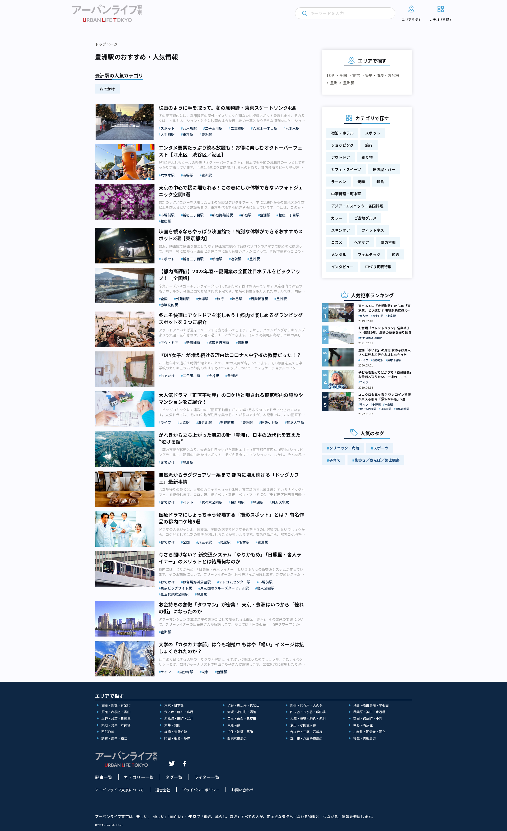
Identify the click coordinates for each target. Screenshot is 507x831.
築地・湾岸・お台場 (382, 75)
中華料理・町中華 (346, 193)
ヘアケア (361, 242)
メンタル (338, 254)
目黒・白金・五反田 (241, 718)
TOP (330, 75)
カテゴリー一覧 (139, 777)
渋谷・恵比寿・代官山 (243, 705)
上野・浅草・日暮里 (115, 718)
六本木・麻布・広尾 (178, 711)
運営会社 (163, 789)
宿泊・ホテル (342, 133)
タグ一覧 (173, 777)
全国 (343, 75)
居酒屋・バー (384, 169)
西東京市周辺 (237, 738)
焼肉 (361, 181)
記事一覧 (103, 777)
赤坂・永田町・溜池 (241, 711)
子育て (335, 460)
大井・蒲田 (172, 725)
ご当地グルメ (365, 218)
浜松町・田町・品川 (178, 718)
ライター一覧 (206, 777)
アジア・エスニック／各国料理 (357, 205)
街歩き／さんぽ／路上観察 (377, 460)
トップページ (106, 44)
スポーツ (380, 448)
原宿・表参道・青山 (115, 711)
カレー (336, 218)
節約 (395, 254)
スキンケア (340, 230)
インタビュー (342, 266)
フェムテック (369, 254)
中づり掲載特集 (378, 266)
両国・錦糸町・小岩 (367, 718)
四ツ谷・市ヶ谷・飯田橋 (308, 711)
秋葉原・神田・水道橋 (369, 711)
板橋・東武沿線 (175, 731)
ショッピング (342, 145)
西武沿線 (107, 731)
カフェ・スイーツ (346, 169)
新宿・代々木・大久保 (306, 705)
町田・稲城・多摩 (177, 738)
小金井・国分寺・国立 (369, 731)
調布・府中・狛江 (114, 738)
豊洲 (333, 82)
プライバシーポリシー (200, 789)
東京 (356, 75)
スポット (372, 133)
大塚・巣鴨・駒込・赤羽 (308, 718)
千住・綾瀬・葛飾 (240, 731)
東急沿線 (233, 725)
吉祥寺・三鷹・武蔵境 (306, 731)
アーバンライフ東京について (119, 789)
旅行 (369, 145)
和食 (380, 181)
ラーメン (338, 181)
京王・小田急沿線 (303, 725)
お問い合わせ (242, 789)
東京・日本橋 (174, 705)
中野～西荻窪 (363, 725)
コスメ (336, 242)
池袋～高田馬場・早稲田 (371, 705)
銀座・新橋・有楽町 (115, 705)
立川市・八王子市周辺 (306, 738)
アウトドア (340, 157)
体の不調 (388, 242)
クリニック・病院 (344, 448)
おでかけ (107, 88)
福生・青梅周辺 (364, 738)
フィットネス (373, 230)
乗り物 (367, 157)
